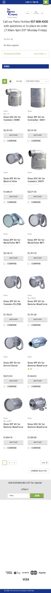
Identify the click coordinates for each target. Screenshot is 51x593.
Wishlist (25, 527)
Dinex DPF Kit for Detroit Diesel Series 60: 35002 (12, 365)
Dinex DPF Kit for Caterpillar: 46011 (36, 118)
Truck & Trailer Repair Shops (25, 551)
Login (27, 2)
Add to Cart (13, 135)
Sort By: (19, 81)
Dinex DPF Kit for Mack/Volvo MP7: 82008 (36, 243)
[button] (25, 53)
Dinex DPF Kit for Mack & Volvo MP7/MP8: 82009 (12, 181)
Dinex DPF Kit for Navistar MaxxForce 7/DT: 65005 (37, 365)
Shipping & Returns (25, 534)
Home (25, 548)
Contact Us (25, 555)
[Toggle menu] (4, 4)
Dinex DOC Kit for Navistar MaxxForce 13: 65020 (37, 427)
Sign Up (35, 2)
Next (44, 463)
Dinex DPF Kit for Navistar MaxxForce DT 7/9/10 (37, 304)
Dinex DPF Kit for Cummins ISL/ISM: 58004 (12, 304)
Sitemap (31, 591)
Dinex (6, 111)
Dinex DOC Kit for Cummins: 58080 (12, 118)
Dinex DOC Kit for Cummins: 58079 (36, 180)
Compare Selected (39, 471)
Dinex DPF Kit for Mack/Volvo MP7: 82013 (12, 243)
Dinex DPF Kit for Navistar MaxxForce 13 (13, 427)
